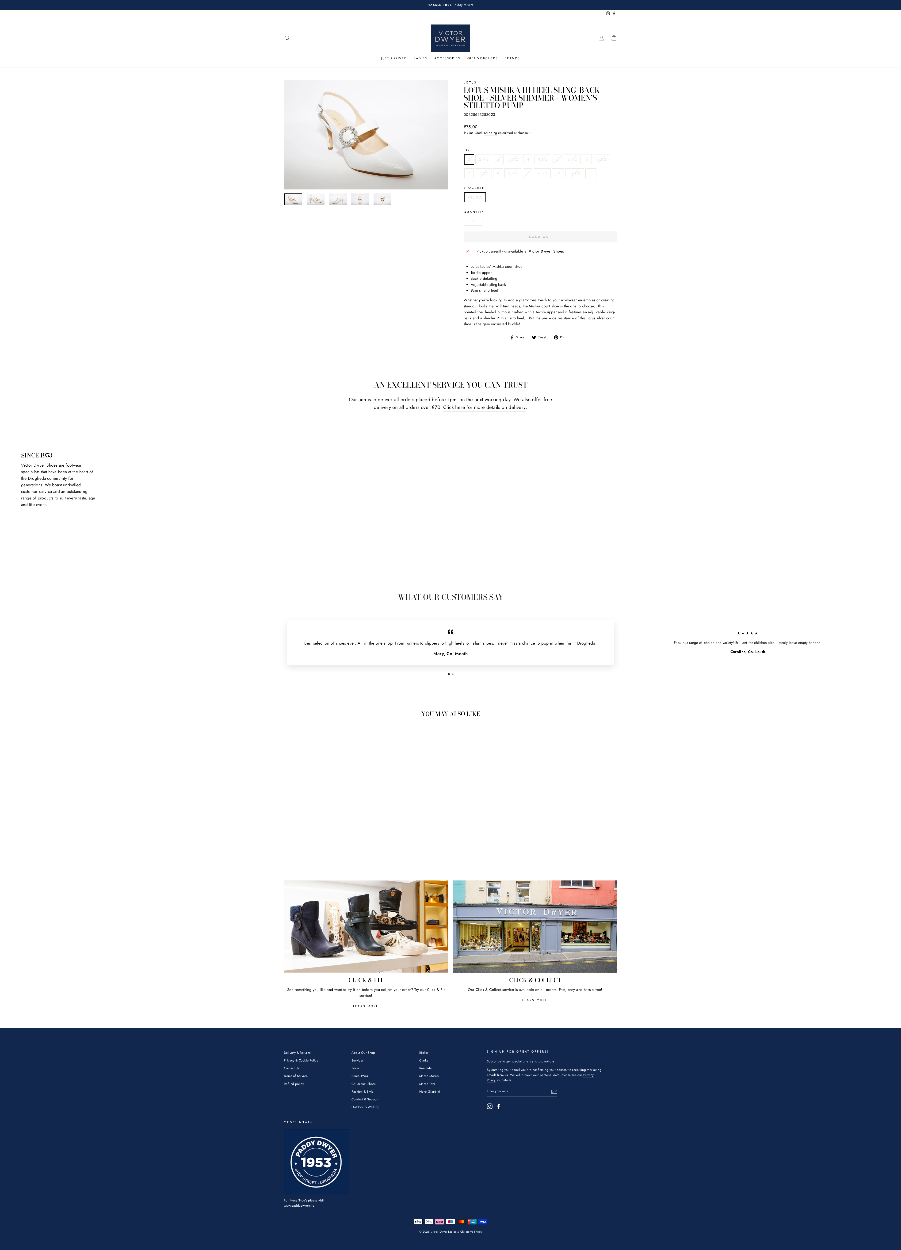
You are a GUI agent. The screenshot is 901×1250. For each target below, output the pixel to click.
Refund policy (294, 1083)
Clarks (423, 1060)
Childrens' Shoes (363, 1083)
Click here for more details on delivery (484, 407)
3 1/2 (513, 159)
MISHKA (475, 197)
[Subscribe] (554, 1091)
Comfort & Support (364, 1099)
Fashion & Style (362, 1091)
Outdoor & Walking (365, 1107)
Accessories (447, 58)
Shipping (490, 132)
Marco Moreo (429, 1075)
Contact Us (291, 1068)
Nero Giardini (429, 1091)
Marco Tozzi (427, 1083)
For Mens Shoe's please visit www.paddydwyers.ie (304, 1203)
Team (355, 1068)
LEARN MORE (366, 1006)
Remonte (425, 1068)
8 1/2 (513, 173)
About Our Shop (363, 1052)
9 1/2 (542, 173)
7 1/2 (483, 173)
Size (468, 150)
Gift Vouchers (482, 58)
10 (558, 173)
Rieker (423, 1052)
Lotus (470, 82)
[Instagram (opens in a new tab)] (489, 1106)
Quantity (474, 212)
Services (357, 1060)
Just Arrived (394, 58)
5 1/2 (572, 159)
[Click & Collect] (535, 926)
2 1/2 (484, 159)
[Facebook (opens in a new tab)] (499, 1106)
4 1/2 (542, 159)
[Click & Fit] (366, 926)
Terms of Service (296, 1075)
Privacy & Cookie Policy (301, 1060)
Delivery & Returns (297, 1052)
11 (591, 173)
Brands (512, 58)
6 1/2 (601, 159)
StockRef (474, 187)
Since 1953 (359, 1075)
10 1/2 (574, 173)
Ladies (420, 58)
